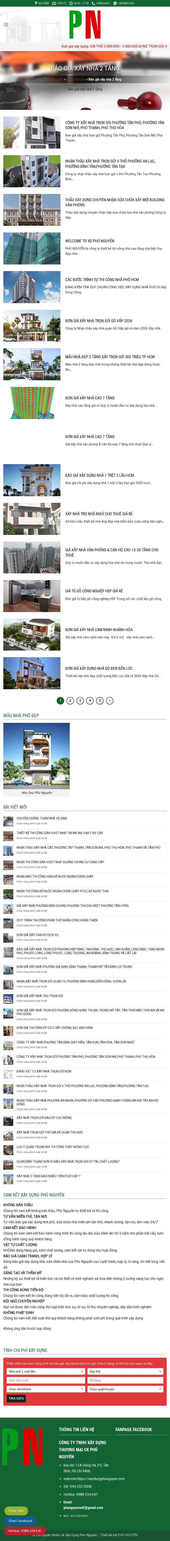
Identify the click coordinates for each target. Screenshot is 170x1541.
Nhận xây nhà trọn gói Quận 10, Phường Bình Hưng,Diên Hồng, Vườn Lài (71, 981)
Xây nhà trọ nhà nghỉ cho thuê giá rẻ (99, 513)
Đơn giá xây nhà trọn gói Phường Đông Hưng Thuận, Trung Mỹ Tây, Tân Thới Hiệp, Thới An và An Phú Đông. (90, 1012)
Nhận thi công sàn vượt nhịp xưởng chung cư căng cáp (60, 862)
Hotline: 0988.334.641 (25, 1531)
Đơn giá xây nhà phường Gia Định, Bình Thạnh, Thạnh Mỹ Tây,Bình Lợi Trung (74, 967)
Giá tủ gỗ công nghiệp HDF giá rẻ (94, 591)
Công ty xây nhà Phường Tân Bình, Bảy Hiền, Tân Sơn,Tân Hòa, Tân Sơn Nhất (76, 1042)
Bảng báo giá (75, 79)
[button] (6, 24)
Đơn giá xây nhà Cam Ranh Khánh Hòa (99, 629)
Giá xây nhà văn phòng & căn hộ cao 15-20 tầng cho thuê (111, 552)
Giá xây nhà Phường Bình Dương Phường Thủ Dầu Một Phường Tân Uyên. (73, 905)
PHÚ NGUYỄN (127, 1535)
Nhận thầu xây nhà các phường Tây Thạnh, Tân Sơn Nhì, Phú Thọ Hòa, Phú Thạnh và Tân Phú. (89, 847)
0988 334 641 (87, 1494)
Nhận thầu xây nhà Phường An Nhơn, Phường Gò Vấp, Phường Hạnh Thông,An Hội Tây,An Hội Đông (87, 1102)
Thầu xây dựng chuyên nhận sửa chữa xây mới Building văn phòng (114, 202)
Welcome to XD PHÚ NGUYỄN (89, 241)
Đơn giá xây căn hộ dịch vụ (38, 935)
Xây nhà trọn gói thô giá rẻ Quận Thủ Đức (50, 1132)
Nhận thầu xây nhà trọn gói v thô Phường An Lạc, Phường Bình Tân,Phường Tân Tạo (110, 163)
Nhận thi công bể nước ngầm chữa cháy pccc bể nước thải (63, 891)
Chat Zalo (16, 1511)
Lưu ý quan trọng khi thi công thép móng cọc (53, 1147)
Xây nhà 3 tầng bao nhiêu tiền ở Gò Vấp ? (48, 1176)
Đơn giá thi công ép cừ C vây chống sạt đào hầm (55, 1028)
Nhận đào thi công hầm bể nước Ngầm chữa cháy (55, 876)
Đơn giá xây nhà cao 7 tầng (89, 398)
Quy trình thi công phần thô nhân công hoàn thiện (57, 920)
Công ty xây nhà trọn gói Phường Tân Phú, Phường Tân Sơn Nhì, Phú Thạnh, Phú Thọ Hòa (114, 125)
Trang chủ (56, 79)
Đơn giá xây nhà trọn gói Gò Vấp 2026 (98, 320)
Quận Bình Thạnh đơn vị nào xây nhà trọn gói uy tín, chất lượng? (68, 1161)
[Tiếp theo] (110, 700)
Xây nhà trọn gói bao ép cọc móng (44, 1118)
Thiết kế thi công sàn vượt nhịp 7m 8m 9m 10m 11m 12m (60, 833)
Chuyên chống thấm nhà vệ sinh (42, 818)
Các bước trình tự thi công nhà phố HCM (102, 279)
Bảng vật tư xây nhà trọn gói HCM (44, 1071)
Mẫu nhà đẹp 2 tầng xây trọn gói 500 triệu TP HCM (110, 356)
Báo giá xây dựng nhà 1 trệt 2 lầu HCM (99, 475)
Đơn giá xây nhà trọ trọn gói (40, 996)
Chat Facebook (20, 1521)
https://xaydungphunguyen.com (101, 1479)
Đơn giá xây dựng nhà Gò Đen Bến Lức (98, 668)
